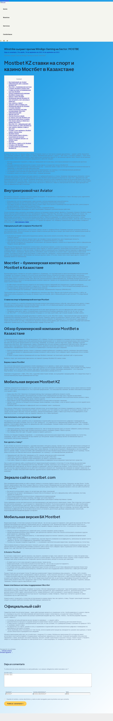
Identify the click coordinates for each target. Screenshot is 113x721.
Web (67, 692)
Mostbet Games (14, 133)
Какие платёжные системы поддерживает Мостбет (18, 110)
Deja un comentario (10, 52)
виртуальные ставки (22, 222)
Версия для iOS (14, 114)
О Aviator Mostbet (14, 108)
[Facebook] (4, 41)
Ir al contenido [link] (4, 1)
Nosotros (6, 17)
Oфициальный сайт (15, 112)
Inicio (5, 9)
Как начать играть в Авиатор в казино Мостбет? (19, 121)
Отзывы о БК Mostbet (16, 145)
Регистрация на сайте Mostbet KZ (20, 125)
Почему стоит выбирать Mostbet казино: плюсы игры (20, 131)
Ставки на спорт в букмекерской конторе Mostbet (20, 91)
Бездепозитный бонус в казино (19, 119)
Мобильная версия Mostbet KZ (19, 98)
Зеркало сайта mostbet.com (18, 104)
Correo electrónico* (39, 692)
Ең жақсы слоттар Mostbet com (19, 117)
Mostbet (11, 141)
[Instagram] (0, 41)
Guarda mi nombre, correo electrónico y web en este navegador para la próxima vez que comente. (38, 699)
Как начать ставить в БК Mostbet (20, 143)
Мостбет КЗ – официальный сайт (20, 124)
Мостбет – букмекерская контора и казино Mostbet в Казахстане (20, 87)
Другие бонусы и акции (16, 116)
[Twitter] (7, 41)
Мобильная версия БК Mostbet (19, 106)
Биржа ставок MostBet (16, 96)
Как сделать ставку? (16, 103)
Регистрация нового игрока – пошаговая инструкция (18, 136)
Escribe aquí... (8, 673)
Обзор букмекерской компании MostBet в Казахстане (19, 94)
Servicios (6, 26)
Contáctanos (7, 34)
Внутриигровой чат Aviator (18, 82)
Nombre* (9, 692)
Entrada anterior (6, 651)
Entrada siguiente (6, 652)
